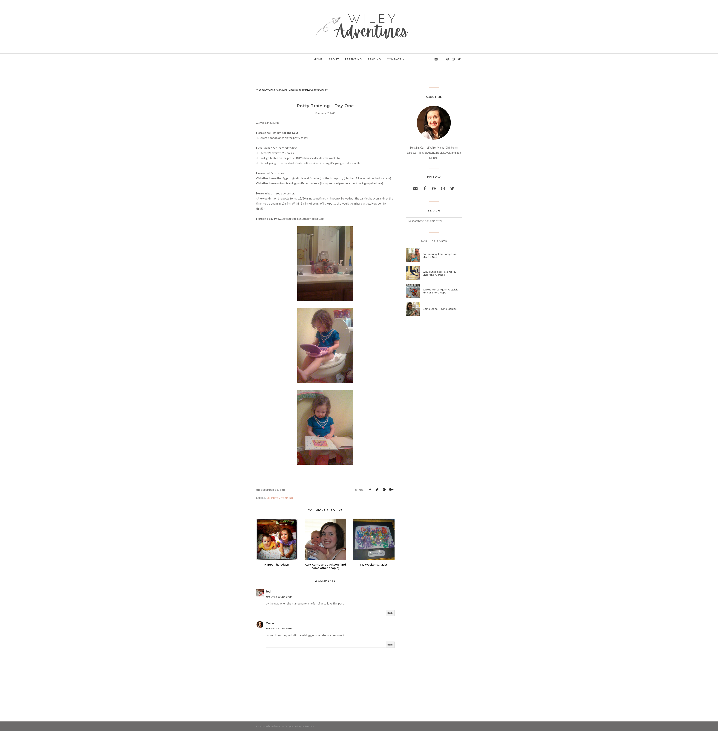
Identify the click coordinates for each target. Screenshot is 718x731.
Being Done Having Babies (440, 308)
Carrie (270, 623)
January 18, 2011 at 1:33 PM (280, 596)
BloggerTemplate (305, 726)
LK (268, 498)
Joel (268, 591)
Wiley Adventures (275, 726)
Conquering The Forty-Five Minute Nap (440, 255)
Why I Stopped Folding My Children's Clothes (439, 273)
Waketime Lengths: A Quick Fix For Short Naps (440, 291)
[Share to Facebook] (370, 490)
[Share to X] (377, 490)
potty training (282, 498)
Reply (390, 612)
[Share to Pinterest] (384, 490)
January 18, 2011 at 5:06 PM (280, 628)
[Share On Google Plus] (391, 490)
